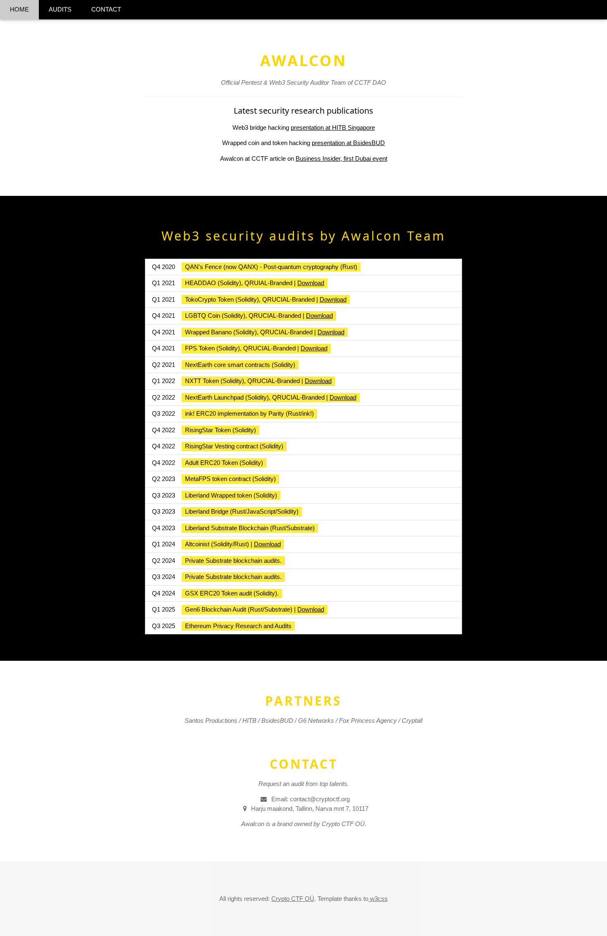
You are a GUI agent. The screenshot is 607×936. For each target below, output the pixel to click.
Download (310, 282)
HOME (19, 9)
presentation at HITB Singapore (333, 127)
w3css (378, 898)
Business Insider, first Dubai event (341, 158)
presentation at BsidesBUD (348, 142)
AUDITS (60, 9)
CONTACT (106, 9)
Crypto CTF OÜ (292, 898)
